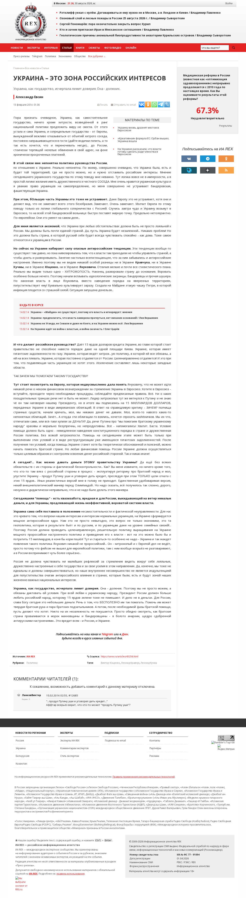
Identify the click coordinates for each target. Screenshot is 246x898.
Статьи (67, 47)
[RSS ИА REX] (226, 170)
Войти (229, 3)
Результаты (225, 125)
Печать (103, 104)
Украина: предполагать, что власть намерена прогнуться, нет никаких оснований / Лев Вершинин (94, 318)
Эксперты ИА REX (69, 740)
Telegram (37, 56)
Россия (20, 740)
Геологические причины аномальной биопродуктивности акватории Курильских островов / (145, 35)
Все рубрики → (97, 56)
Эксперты (33, 47)
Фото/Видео (112, 47)
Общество (80, 56)
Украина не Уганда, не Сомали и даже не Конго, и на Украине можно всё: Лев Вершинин (87, 323)
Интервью (51, 47)
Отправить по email (124, 104)
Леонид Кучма (149, 662)
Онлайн (130, 47)
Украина (21, 748)
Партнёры (155, 748)
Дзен (125, 634)
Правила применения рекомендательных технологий (144, 776)
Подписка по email (115, 740)
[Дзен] (207, 170)
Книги (80, 47)
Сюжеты (94, 47)
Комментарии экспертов (74, 748)
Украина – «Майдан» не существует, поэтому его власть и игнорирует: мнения (81, 312)
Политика (50, 56)
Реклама (154, 756)
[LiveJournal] (189, 170)
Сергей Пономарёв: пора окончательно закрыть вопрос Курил (105, 24)
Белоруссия (22, 756)
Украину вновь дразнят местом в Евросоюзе (138, 129)
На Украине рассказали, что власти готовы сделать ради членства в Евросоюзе (139, 151)
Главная (18, 68)
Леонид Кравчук (130, 662)
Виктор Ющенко (110, 662)
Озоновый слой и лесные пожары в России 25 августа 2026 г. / (122, 18)
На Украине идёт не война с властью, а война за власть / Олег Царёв (75, 329)
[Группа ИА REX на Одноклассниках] (226, 158)
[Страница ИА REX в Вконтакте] (189, 158)
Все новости (32, 68)
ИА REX (31, 656)
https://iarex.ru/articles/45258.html (119, 656)
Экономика (64, 56)
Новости (17, 47)
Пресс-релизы (21, 56)
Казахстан (21, 763)
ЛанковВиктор (31, 695)
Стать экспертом (69, 756)
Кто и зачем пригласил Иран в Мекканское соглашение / (117, 29)
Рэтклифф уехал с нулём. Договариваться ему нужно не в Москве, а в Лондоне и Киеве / (140, 12)
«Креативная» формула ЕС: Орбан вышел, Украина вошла (143, 140)
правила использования (71, 873)
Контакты (155, 740)
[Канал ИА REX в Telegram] (207, 158)
